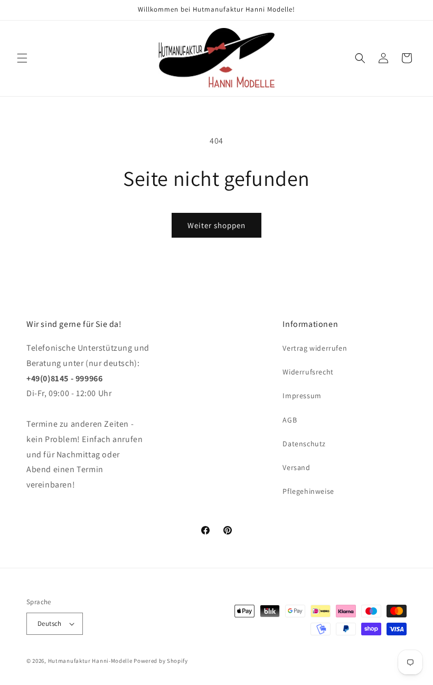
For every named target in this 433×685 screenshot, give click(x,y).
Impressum (302, 395)
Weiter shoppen (216, 225)
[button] (22, 58)
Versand (296, 467)
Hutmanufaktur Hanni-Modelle (90, 660)
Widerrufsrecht (308, 372)
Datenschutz (304, 443)
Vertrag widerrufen (315, 348)
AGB (290, 420)
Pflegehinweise (308, 491)
